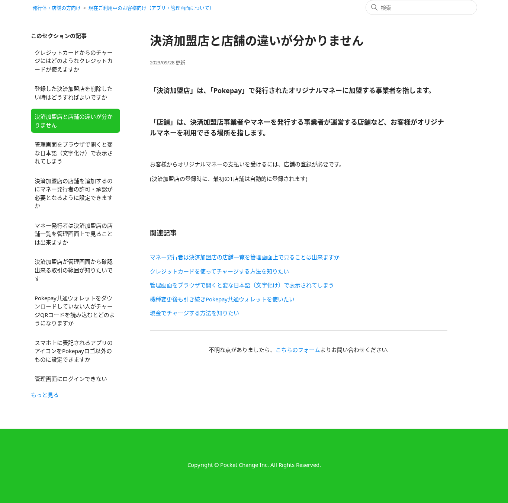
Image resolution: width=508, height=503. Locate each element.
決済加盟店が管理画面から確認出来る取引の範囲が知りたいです (74, 270)
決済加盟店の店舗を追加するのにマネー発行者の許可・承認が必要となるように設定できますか (74, 193)
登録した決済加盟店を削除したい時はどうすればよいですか (74, 93)
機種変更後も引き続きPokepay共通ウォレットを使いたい (222, 299)
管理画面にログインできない (71, 378)
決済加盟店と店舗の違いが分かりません (74, 121)
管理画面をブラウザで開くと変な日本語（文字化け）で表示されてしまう (74, 153)
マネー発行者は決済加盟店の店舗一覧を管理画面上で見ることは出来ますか (74, 234)
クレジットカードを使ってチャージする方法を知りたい (219, 271)
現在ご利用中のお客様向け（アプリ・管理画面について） (151, 7)
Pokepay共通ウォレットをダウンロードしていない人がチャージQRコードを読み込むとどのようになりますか (75, 310)
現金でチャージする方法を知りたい (194, 313)
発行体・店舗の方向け (56, 7)
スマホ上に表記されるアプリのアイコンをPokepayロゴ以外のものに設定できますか (74, 351)
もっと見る (45, 394)
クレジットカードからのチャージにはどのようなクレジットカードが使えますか (74, 61)
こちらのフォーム (298, 349)
